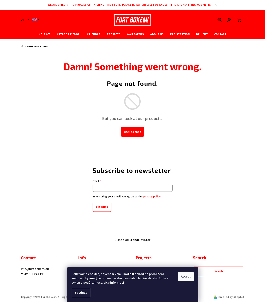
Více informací (114, 282)
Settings (81, 292)
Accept (186, 276)
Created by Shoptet (231, 297)
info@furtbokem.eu (35, 269)
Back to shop (132, 131)
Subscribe (102, 207)
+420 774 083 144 (33, 273)
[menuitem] (45, 34)
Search (218, 271)
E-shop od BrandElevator (132, 240)
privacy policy (152, 197)
